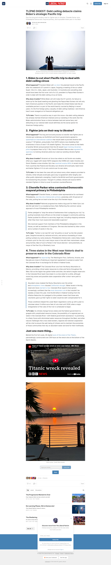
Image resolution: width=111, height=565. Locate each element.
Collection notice (69, 553)
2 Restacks (44, 478)
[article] (55, 498)
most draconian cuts (58, 290)
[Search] (87, 3)
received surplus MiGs (63, 163)
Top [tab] (28, 490)
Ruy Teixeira (36, 499)
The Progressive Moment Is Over (38, 495)
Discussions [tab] (38, 490)
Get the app (63, 557)
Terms (62, 553)
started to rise (45, 288)
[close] (71, 518)
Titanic (73, 335)
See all (29, 528)
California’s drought (58, 285)
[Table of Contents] (2, 282)
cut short (57, 85)
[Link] (23, 79)
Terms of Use (63, 543)
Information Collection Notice (55, 545)
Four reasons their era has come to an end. (38, 497)
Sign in (106, 3)
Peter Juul (35, 22)
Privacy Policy (68, 545)
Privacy (57, 553)
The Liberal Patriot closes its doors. (35, 508)
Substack (47, 561)
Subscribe (98, 3)
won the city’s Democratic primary (48, 197)
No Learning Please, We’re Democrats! (40, 506)
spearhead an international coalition (39, 140)
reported (44, 258)
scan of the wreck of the (62, 335)
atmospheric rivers (38, 285)
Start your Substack (51, 557)
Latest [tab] (32, 490)
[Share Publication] (91, 3)
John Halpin (43, 22)
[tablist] (34, 490)
